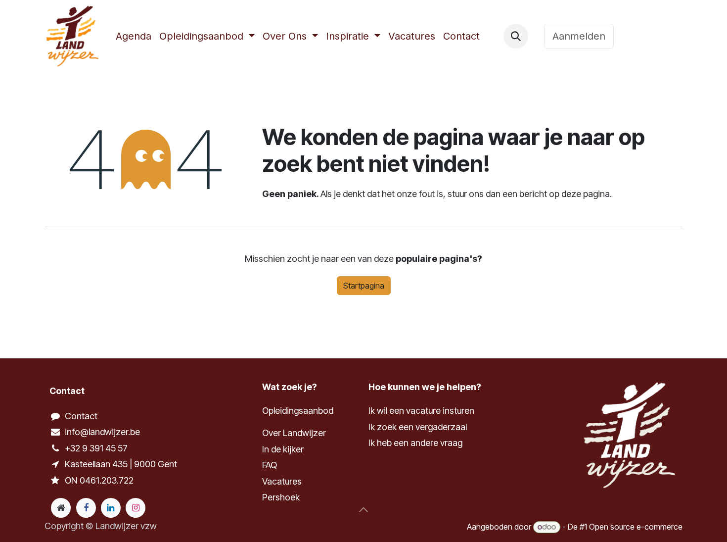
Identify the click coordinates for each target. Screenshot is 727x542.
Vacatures (282, 481)
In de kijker (283, 449)
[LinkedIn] (111, 508)
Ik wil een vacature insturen (421, 410)
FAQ (269, 465)
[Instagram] (135, 508)
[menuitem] (133, 36)
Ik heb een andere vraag (415, 443)
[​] (536, 36)
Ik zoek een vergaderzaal (418, 427)
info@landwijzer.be (102, 432)
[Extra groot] (61, 508)
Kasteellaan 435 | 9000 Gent (121, 464)
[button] (515, 36)
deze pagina (585, 194)
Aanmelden (578, 36)
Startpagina (363, 286)
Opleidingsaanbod (297, 410)
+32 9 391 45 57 (96, 448)
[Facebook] (86, 508)
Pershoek (281, 497)
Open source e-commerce (635, 527)
